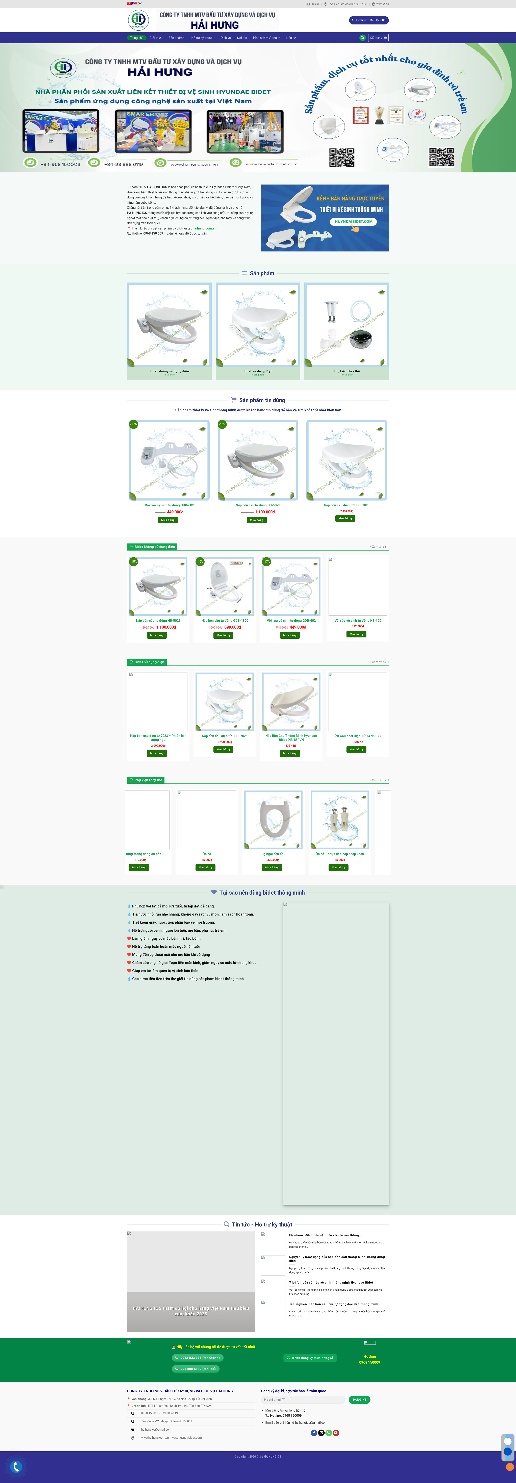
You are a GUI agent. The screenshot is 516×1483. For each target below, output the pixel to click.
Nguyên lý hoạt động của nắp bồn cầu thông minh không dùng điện (337, 1259)
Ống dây (300, 854)
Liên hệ (291, 38)
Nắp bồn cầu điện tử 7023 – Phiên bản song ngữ (158, 738)
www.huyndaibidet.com (187, 1437)
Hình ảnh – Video (265, 38)
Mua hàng (168, 519)
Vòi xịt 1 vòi (233, 854)
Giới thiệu (156, 38)
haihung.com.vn (204, 228)
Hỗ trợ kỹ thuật (201, 38)
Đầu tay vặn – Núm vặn (366, 854)
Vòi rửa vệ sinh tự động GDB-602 (169, 505)
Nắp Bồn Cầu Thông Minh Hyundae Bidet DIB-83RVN (291, 738)
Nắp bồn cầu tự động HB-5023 (258, 505)
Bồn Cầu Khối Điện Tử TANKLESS (357, 736)
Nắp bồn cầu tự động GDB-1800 (225, 621)
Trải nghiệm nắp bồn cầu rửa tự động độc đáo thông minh (333, 1304)
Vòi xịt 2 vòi (166, 854)
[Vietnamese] (129, 3)
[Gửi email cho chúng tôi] (321, 1433)
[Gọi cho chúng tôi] (328, 1433)
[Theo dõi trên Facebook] (314, 1433)
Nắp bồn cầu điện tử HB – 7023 (346, 505)
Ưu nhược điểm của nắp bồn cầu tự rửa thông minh (328, 1235)
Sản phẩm (176, 38)
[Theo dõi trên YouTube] (336, 1433)
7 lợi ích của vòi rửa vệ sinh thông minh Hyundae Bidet (331, 1282)
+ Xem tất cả (378, 546)
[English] (134, 3)
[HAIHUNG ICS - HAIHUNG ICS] (138, 20)
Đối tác (242, 38)
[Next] (389, 833)
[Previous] (127, 833)
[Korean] (139, 3)
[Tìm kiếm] (362, 37)
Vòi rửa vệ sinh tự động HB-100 (358, 621)
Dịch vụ (226, 38)
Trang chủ (137, 38)
